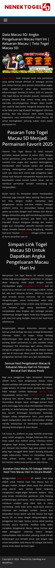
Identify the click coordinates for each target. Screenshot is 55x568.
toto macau (25, 233)
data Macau (23, 478)
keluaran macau (37, 395)
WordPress (7, 562)
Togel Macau (8, 78)
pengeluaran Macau (34, 286)
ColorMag (36, 559)
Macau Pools (46, 391)
